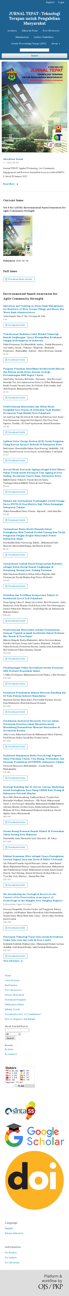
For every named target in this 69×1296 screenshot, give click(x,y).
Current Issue (12, 980)
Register (50, 2)
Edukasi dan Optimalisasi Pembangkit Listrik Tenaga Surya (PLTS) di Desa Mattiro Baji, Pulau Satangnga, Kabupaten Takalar (33, 504)
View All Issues (11, 961)
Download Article (16, 325)
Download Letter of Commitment (23, 1014)
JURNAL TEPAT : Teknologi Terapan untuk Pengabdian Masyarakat (34, 18)
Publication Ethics (14, 1004)
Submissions (22, 37)
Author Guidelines (43, 37)
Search (34, 55)
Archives (12, 30)
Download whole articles (20, 279)
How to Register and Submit (20, 1019)
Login (61, 2)
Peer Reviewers (51, 30)
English (9, 1228)
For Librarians (12, 1262)
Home (8, 975)
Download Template (15, 999)
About (54, 43)
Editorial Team (30, 30)
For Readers (11, 1252)
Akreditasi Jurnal (13, 159)
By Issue (9, 1049)
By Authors (11, 1054)
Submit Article (12, 1009)
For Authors (11, 1257)
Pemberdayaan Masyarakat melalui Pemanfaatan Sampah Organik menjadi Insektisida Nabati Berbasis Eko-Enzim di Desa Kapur (33, 633)
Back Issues (11, 985)
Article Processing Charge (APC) (28, 43)
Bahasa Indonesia (14, 1233)
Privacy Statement (14, 994)
